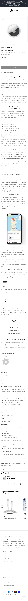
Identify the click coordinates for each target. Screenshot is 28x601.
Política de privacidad (20, 596)
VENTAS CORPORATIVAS (8, 577)
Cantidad (3, 60)
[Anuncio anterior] (2, 3)
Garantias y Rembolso (7, 561)
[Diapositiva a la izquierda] (11, 44)
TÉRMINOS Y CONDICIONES (8, 555)
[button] (2, 10)
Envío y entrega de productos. (9, 558)
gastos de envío (11, 52)
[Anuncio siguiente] (25, 3)
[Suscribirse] (23, 585)
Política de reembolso (11, 596)
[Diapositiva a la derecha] (16, 44)
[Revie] (22, 484)
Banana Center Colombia (12, 594)
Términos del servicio (11, 598)
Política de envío (19, 598)
